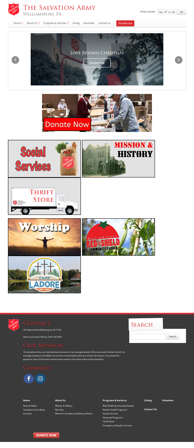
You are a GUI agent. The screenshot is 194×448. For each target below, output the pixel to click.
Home (17, 23)
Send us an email (31, 336)
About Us (32, 23)
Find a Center (147, 11)
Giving (76, 23)
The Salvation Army (60, 10)
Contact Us (104, 23)
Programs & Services (54, 23)
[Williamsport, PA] (13, 9)
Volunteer (89, 23)
